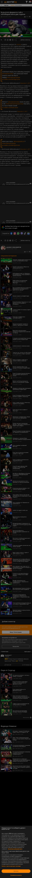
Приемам (16, 871)
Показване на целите (16, 875)
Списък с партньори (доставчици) (11, 866)
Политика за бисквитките (15, 849)
